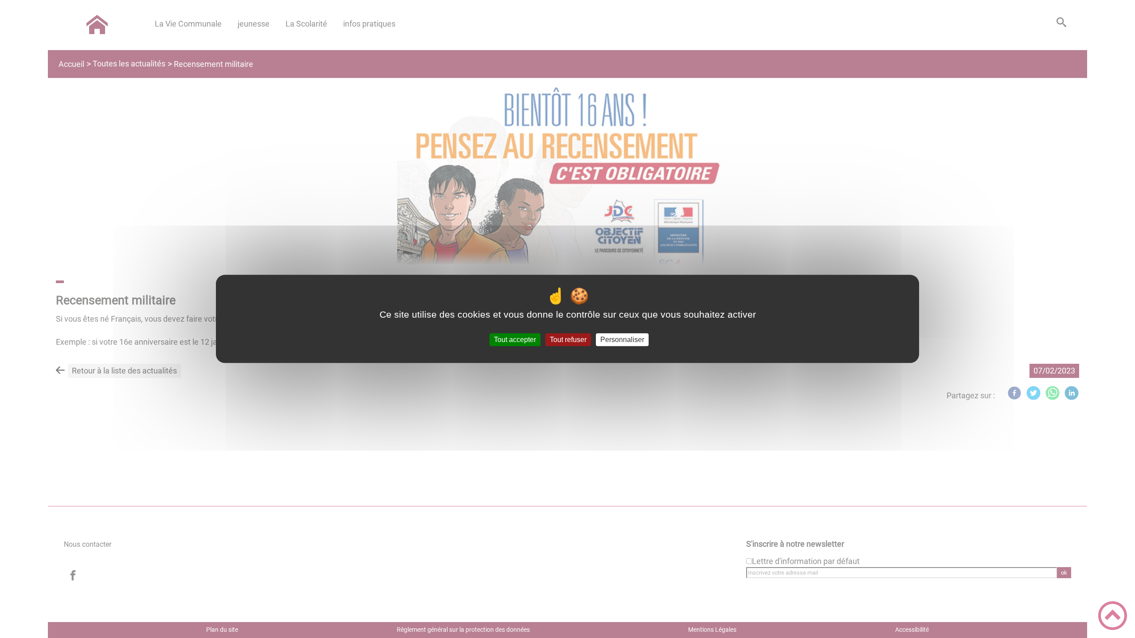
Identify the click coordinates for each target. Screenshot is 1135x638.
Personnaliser (622, 339)
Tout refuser (568, 339)
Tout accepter (515, 339)
